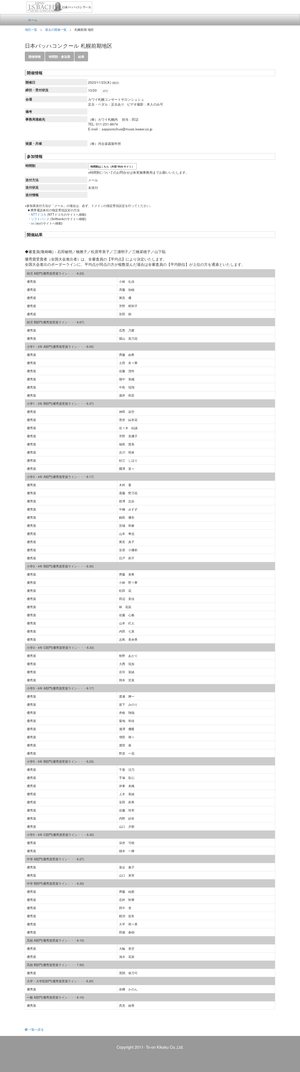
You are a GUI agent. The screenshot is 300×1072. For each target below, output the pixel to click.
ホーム (32, 20)
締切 (105, 91)
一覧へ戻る (35, 1029)
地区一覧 (31, 29)
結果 (81, 56)
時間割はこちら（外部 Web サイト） (112, 166)
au (32, 223)
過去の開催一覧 (56, 29)
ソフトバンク (40, 219)
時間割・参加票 (59, 56)
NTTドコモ (38, 214)
